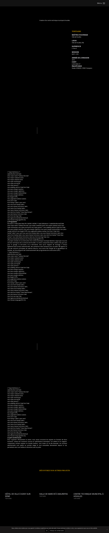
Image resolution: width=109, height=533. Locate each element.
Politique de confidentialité (57, 530)
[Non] (107, 529)
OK (47, 530)
